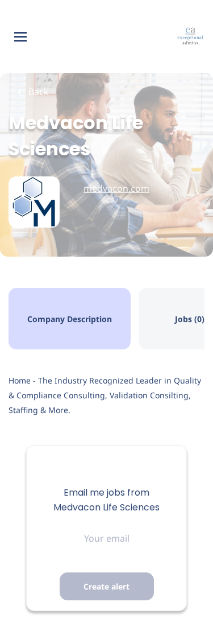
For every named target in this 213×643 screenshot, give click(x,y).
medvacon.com (116, 188)
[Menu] (20, 37)
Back (37, 91)
